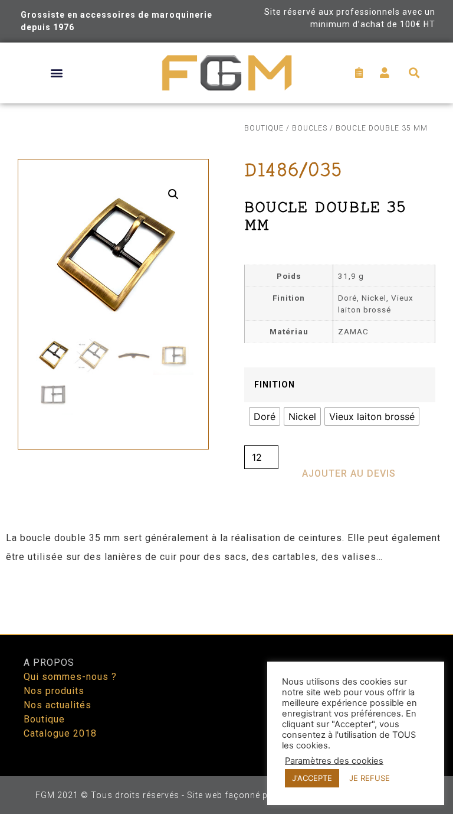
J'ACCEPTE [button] (312, 778)
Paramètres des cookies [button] (334, 761)
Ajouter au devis (349, 473)
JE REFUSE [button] (369, 778)
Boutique (264, 128)
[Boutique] (121, 719)
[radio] (265, 416)
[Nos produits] (121, 691)
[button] (57, 73)
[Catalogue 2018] (121, 734)
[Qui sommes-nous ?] (121, 677)
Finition (274, 385)
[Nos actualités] (121, 705)
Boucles (309, 128)
